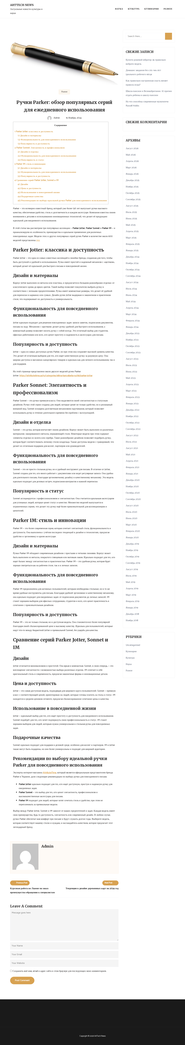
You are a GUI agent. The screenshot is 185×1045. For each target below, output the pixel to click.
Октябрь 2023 (132, 346)
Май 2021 (130, 455)
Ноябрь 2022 (132, 416)
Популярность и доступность (34, 144)
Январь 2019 (132, 608)
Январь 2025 (132, 251)
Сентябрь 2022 (133, 429)
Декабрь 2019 (132, 544)
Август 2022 (132, 435)
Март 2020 (131, 525)
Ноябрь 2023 (132, 340)
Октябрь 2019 (132, 557)
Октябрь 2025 (132, 193)
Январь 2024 (132, 327)
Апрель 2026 (132, 161)
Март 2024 (131, 314)
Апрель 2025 (132, 231)
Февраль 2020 (133, 531)
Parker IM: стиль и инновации (30, 164)
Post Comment (22, 980)
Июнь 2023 (131, 372)
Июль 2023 (131, 365)
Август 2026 (132, 148)
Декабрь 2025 (132, 180)
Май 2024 (131, 302)
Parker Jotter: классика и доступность (34, 131)
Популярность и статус (31, 160)
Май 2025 (131, 225)
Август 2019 (132, 569)
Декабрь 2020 (133, 480)
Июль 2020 (131, 512)
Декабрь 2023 (132, 333)
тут (38, 240)
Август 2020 (132, 506)
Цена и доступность (29, 188)
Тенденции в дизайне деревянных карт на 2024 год (92, 888)
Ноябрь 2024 (132, 263)
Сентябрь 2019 (133, 563)
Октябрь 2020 (133, 493)
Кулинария (151, 9)
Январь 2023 (132, 404)
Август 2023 (132, 359)
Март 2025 (131, 238)
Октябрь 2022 (132, 423)
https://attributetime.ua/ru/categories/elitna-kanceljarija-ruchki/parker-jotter (56, 376)
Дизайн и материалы (29, 135)
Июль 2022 (131, 442)
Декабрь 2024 (132, 257)
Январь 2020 (132, 538)
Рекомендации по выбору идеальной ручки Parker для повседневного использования (62, 200)
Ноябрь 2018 (132, 620)
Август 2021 (132, 448)
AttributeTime (49, 773)
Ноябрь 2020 (132, 487)
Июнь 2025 (131, 219)
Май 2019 (130, 582)
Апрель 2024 (132, 308)
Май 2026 (131, 155)
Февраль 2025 (133, 244)
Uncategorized (133, 645)
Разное (168, 9)
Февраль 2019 (132, 601)
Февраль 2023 (133, 397)
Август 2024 (132, 282)
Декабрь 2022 (132, 410)
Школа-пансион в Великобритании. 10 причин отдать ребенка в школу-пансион (149, 93)
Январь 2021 (132, 474)
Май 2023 (131, 378)
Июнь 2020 (131, 518)
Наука (119, 9)
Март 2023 (131, 391)
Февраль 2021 (132, 467)
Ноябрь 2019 (132, 550)
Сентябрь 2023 (133, 353)
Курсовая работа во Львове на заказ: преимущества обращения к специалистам (32, 891)
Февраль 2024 (133, 321)
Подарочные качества (30, 196)
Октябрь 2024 (132, 270)
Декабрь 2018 (132, 614)
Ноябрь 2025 (132, 187)
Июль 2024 (131, 289)
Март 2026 (131, 168)
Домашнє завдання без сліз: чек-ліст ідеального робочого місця (143, 72)
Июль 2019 (131, 576)
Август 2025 (132, 206)
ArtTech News (22, 5)
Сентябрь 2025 (133, 199)
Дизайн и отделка (28, 152)
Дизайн (23, 184)
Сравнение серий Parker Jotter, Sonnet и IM (37, 180)
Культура (133, 9)
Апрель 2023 (132, 384)
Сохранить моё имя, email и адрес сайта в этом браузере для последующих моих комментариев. (60, 971)
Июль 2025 (131, 212)
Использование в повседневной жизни (39, 192)
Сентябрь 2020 (133, 499)
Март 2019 (131, 595)
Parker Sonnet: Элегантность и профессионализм (40, 148)
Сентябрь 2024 (133, 276)
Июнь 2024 (131, 295)
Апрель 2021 (132, 461)
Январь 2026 (132, 174)
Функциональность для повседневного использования (47, 139)
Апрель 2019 (132, 589)
